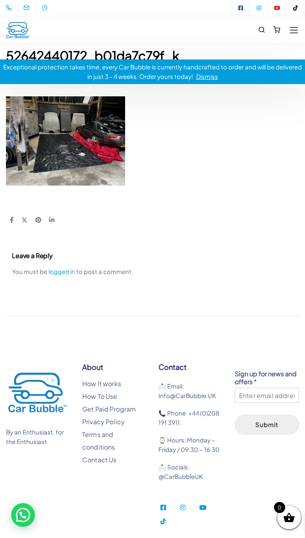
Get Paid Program (109, 409)
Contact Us (99, 460)
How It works (101, 383)
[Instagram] (259, 8)
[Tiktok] (295, 8)
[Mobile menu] (294, 30)
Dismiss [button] (207, 76)
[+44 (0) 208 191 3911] (10, 8)
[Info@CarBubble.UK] (31, 8)
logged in (61, 271)
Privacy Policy (103, 421)
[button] (23, 515)
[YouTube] (277, 8)
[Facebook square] (240, 8)
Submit (266, 424)
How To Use (100, 396)
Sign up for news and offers (266, 378)
